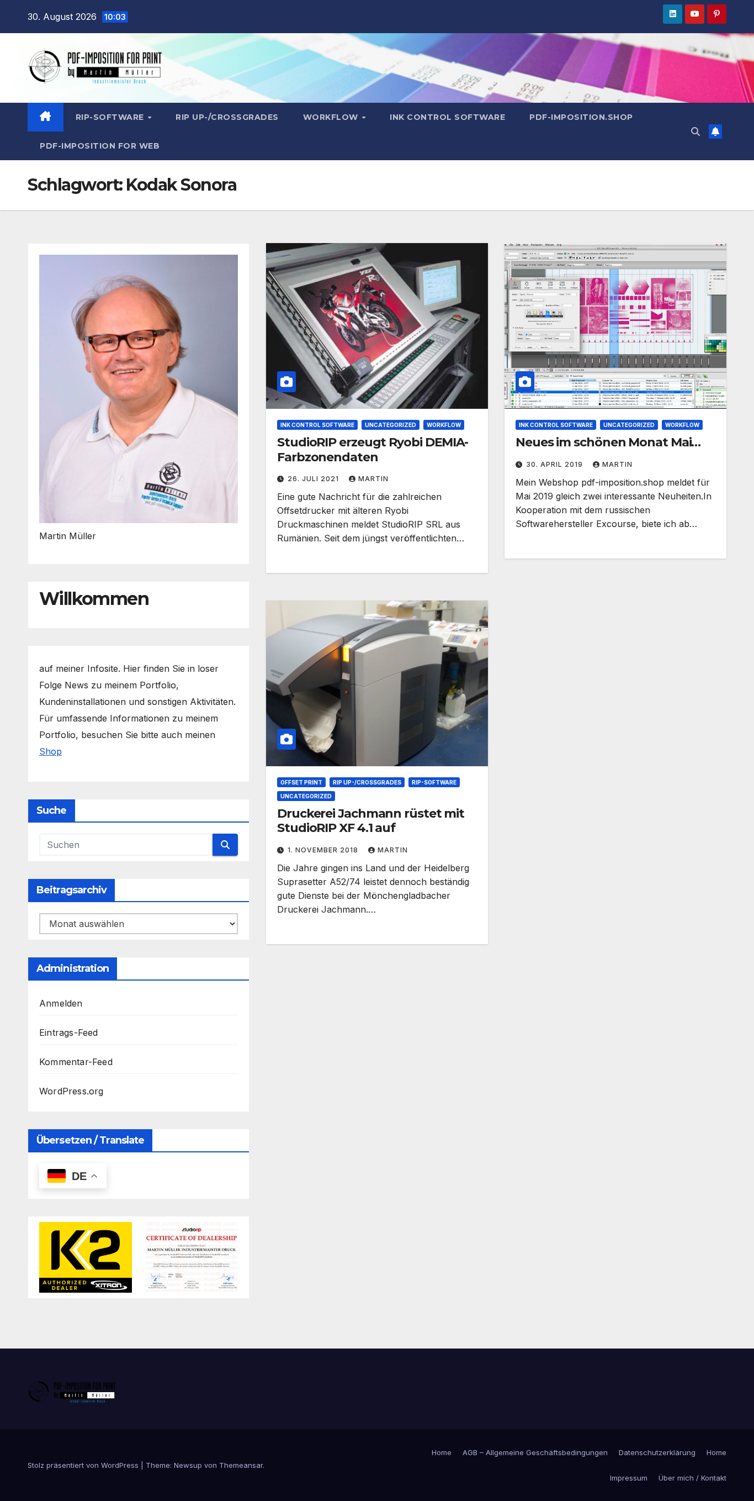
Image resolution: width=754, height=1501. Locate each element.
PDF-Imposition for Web (100, 146)
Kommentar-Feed (76, 1061)
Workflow (332, 117)
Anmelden (61, 1003)
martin (373, 479)
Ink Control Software (447, 117)
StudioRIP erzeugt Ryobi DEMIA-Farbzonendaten (372, 449)
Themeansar (241, 1465)
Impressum (628, 1477)
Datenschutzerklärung (657, 1452)
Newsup (188, 1465)
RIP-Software (111, 117)
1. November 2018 (324, 850)
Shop (50, 751)
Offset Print (301, 782)
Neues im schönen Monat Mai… (608, 442)
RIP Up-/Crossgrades (227, 117)
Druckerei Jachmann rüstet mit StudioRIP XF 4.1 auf (370, 820)
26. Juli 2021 (314, 479)
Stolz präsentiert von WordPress (84, 1465)
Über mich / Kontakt (692, 1477)
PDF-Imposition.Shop (581, 117)
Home (442, 1452)
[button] (695, 131)
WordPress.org (71, 1091)
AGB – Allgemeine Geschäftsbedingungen (535, 1452)
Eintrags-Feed (68, 1032)
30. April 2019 (555, 464)
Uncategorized (390, 425)
